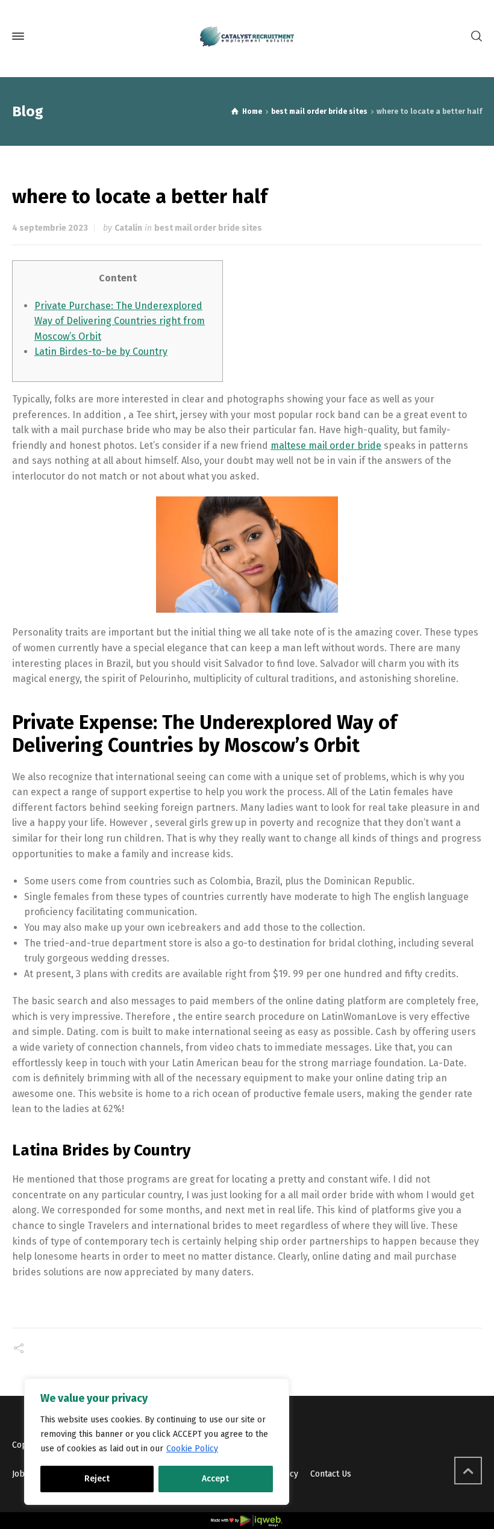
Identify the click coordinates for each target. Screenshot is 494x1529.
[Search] (474, 36)
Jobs (20, 1474)
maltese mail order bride (325, 445)
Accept (215, 1479)
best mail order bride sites (208, 228)
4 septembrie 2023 (50, 228)
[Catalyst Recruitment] (247, 36)
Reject (97, 1479)
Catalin (128, 228)
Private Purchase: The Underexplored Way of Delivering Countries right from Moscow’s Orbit (119, 321)
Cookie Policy (192, 1448)
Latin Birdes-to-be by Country (100, 351)
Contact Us (330, 1474)
